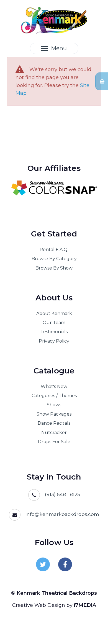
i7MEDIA (85, 605)
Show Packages (54, 414)
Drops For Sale (54, 441)
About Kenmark (54, 313)
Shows (54, 404)
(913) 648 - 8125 (62, 494)
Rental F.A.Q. (54, 249)
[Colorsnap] (54, 188)
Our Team (54, 322)
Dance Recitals (54, 423)
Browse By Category (54, 258)
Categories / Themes (54, 395)
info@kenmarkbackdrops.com (62, 514)
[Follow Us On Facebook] (65, 564)
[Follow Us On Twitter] (43, 564)
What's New (54, 386)
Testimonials (54, 331)
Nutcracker (54, 432)
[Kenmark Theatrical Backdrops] (54, 20)
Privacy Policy (54, 341)
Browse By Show (54, 268)
